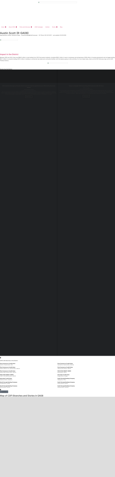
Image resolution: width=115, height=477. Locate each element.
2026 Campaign (39, 27)
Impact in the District (9, 54)
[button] (4, 391)
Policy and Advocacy (25, 27)
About (2, 27)
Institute (47, 27)
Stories (54, 27)
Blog (61, 27)
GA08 (40, 395)
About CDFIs (12, 27)
